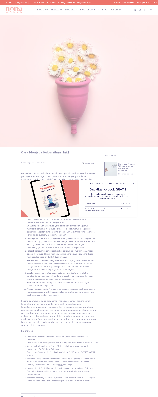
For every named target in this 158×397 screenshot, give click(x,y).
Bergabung (125, 203)
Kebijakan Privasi (119, 209)
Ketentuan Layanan (91, 210)
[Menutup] (133, 183)
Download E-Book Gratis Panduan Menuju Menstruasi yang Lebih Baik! (60, 3)
